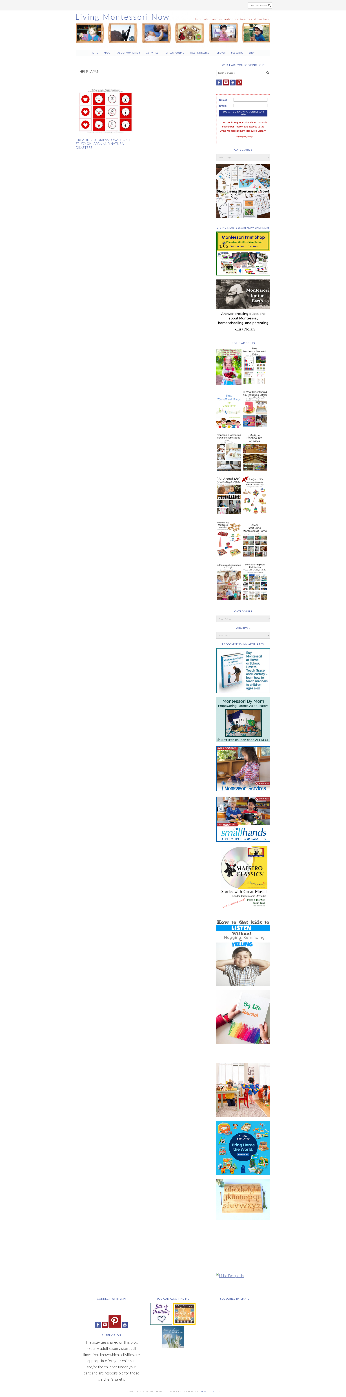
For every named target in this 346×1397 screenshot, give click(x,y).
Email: (223, 105)
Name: (223, 99)
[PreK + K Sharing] (184, 1323)
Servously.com (211, 1391)
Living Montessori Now (173, 28)
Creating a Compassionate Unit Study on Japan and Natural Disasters (103, 143)
